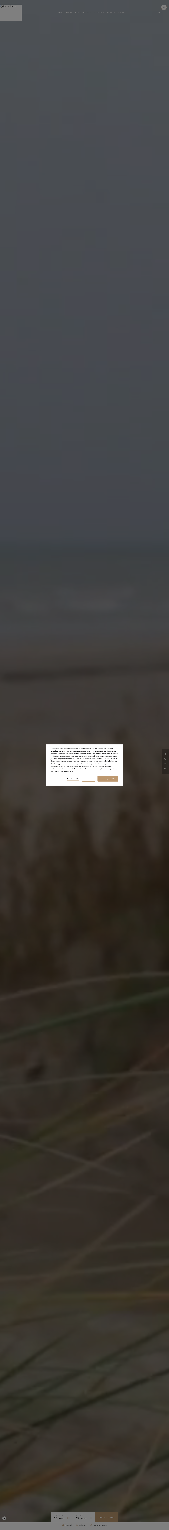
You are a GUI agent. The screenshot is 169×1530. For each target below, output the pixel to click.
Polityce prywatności (58, 756)
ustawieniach (69, 771)
